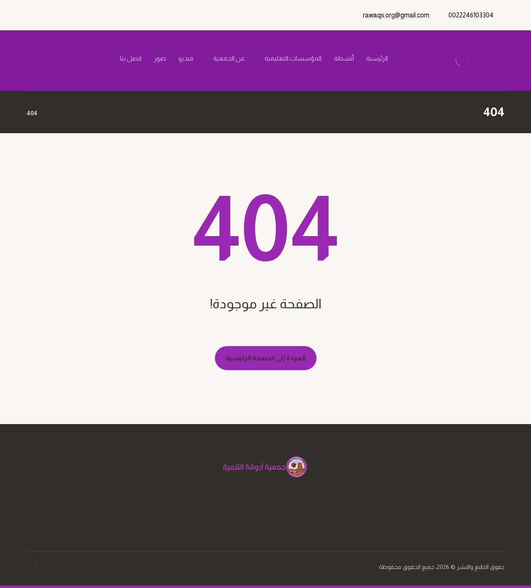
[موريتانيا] (461, 60)
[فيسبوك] (98, 58)
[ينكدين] (56, 58)
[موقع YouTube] (257, 513)
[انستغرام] (70, 58)
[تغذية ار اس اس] (42, 58)
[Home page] (54, 113)
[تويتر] (84, 58)
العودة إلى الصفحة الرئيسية (266, 357)
